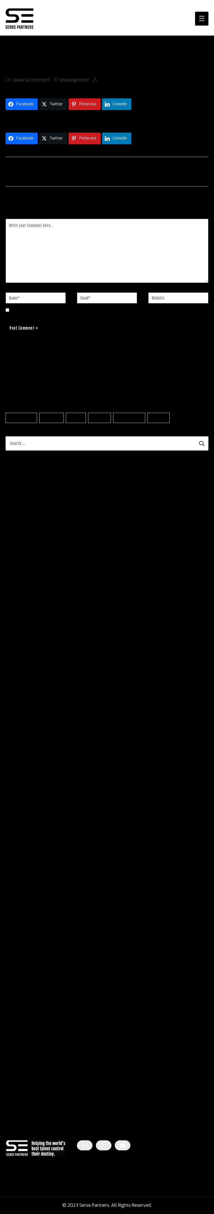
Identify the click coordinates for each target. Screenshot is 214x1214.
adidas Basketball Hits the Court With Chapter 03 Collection (65, 120)
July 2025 (16, 786)
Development (129, 418)
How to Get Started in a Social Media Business (72, 586)
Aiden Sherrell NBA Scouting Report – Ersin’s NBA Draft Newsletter (73, 507)
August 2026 (19, 656)
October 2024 (20, 876)
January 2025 (20, 846)
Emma (12, 569)
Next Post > (196, 171)
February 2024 (21, 956)
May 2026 (16, 686)
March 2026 (18, 706)
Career (76, 418)
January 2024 (19, 966)
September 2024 (23, 886)
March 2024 (18, 946)
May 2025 (16, 806)
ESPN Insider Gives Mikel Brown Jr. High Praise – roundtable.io (67, 517)
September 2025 (23, 766)
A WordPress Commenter (31, 552)
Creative (99, 418)
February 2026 (21, 716)
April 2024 (16, 936)
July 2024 (16, 906)
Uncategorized (74, 80)
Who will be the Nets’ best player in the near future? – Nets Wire (71, 487)
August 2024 (19, 896)
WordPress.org (20, 1108)
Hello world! (76, 552)
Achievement (21, 418)
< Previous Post (21, 171)
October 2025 (20, 756)
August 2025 (19, 776)
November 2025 (22, 746)
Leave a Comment (31, 80)
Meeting (158, 418)
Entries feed (18, 1088)
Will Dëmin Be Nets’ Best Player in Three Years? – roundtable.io (69, 477)
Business (51, 418)
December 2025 (22, 736)
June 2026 (16, 676)
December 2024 (22, 856)
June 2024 (16, 916)
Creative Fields (20, 1027)
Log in (12, 1078)
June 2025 (16, 796)
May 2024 (16, 926)
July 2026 (16, 666)
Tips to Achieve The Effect (49, 604)
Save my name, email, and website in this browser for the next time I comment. (93, 310)
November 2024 (22, 866)
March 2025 (18, 826)
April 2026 (16, 696)
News (11, 1037)
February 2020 (21, 986)
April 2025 (16, 816)
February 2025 (21, 836)
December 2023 (22, 976)
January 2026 (20, 726)
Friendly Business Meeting (52, 569)
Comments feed (22, 1098)
